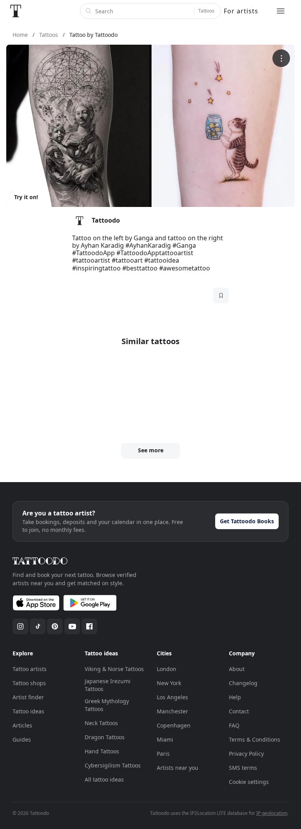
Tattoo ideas (28, 711)
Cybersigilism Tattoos (113, 765)
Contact (239, 711)
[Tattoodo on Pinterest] (55, 626)
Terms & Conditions (254, 739)
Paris (163, 753)
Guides (22, 739)
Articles (22, 725)
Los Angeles (172, 697)
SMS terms (243, 767)
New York (169, 683)
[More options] (281, 58)
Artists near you (177, 767)
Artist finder (28, 697)
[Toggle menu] (280, 11)
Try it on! (26, 197)
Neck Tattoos (101, 723)
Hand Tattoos (102, 751)
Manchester (172, 711)
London (166, 669)
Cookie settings (249, 781)
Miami (165, 739)
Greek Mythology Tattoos (107, 705)
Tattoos (206, 10)
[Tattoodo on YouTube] (72, 626)
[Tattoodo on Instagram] (20, 626)
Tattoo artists (30, 669)
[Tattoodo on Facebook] (89, 626)
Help (235, 697)
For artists (241, 11)
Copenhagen (173, 725)
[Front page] (15, 11)
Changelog (243, 683)
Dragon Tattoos (105, 737)
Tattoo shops (29, 683)
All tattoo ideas (104, 779)
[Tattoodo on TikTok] (37, 626)
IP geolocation (271, 813)
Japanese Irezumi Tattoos (108, 685)
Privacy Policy (246, 753)
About (237, 669)
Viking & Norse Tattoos (114, 669)
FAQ (234, 725)
